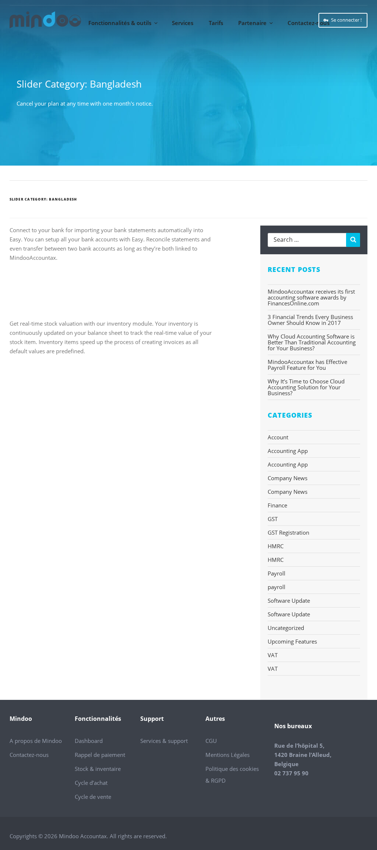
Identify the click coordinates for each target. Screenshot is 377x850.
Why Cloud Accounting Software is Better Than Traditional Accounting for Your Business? (312, 342)
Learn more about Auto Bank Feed (63, 287)
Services (182, 22)
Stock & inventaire (98, 768)
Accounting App (288, 451)
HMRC (275, 546)
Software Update (289, 600)
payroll (276, 587)
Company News (287, 478)
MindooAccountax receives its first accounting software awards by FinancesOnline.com (311, 297)
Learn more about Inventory (55, 380)
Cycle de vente (93, 796)
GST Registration (288, 532)
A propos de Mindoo (36, 740)
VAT (273, 655)
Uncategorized (286, 628)
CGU (211, 740)
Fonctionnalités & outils (119, 22)
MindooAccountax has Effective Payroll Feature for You (307, 365)
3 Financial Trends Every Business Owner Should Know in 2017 (310, 320)
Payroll (276, 573)
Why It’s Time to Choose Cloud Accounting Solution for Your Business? (306, 387)
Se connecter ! (346, 20)
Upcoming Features (292, 641)
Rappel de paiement (100, 754)
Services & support (164, 740)
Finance (277, 505)
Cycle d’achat (91, 782)
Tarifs (216, 22)
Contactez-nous (309, 22)
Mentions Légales (227, 754)
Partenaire (252, 22)
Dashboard (89, 740)
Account (278, 437)
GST (273, 519)
